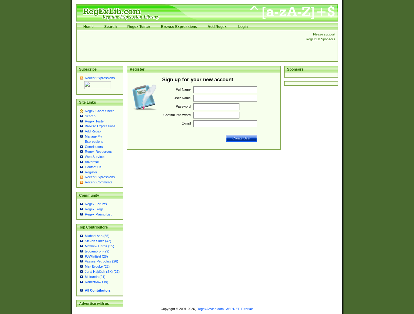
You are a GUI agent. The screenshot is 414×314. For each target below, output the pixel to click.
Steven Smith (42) (98, 241)
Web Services (95, 157)
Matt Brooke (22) (97, 266)
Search (110, 27)
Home (88, 27)
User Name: (183, 98)
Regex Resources (98, 151)
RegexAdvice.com (210, 309)
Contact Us (93, 167)
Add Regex (217, 27)
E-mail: (187, 123)
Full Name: (184, 89)
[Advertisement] (189, 45)
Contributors (94, 147)
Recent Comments (98, 182)
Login (243, 27)
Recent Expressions (100, 78)
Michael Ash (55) (97, 236)
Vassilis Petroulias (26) (101, 261)
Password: (184, 106)
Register (91, 172)
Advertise (92, 162)
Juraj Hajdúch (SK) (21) (102, 271)
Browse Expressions (179, 27)
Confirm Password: (177, 115)
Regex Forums (96, 204)
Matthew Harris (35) (99, 246)
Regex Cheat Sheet (99, 111)
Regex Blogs (94, 209)
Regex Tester (138, 27)
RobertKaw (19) (96, 282)
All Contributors (98, 290)
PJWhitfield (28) (96, 256)
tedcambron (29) (97, 251)
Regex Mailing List (98, 214)
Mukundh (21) (95, 277)
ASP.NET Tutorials (239, 309)
